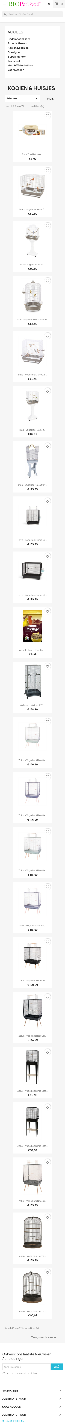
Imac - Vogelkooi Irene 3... (32, 209)
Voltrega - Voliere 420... (32, 705)
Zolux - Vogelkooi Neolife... (32, 760)
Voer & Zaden (16, 70)
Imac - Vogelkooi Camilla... (32, 429)
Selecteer (22, 98)
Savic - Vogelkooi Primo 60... (32, 539)
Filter (51, 98)
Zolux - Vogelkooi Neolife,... (32, 925)
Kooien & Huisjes (18, 48)
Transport (14, 61)
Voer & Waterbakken (20, 65)
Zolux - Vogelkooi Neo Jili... (32, 980)
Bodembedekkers (19, 39)
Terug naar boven (44, 1337)
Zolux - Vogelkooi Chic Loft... (32, 1090)
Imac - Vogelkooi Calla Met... (32, 484)
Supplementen (17, 56)
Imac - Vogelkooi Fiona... (32, 264)
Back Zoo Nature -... (32, 154)
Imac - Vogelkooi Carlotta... (32, 374)
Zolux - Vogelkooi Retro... (32, 1255)
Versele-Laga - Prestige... (32, 650)
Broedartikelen (17, 43)
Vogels (15, 32)
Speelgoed (14, 52)
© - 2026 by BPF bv (13, 1420)
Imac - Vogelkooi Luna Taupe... (33, 319)
